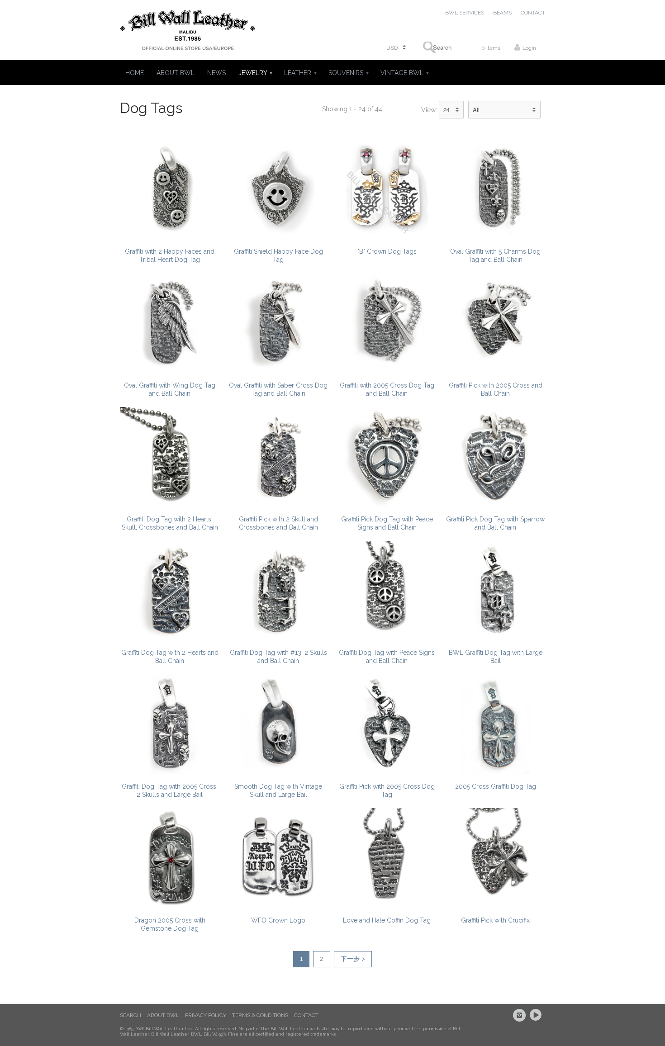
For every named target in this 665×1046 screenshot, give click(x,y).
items (490, 48)
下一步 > (353, 958)
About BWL (163, 1015)
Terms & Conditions (260, 1015)
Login (529, 48)
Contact (306, 1015)
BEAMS (502, 12)
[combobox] (439, 47)
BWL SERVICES (464, 12)
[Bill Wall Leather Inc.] (188, 32)
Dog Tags (151, 107)
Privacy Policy (205, 1015)
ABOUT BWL (176, 72)
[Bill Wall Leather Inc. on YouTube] (537, 1015)
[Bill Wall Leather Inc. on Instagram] (521, 1015)
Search (130, 1015)
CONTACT (533, 12)
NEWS (216, 72)
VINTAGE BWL (404, 72)
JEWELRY (254, 72)
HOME (134, 72)
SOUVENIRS (348, 72)
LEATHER (300, 72)
